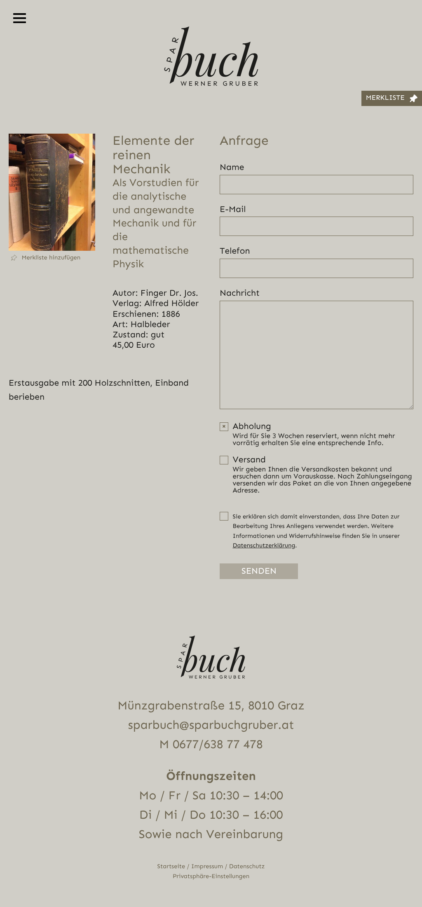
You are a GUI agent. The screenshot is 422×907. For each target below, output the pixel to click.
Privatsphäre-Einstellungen (211, 876)
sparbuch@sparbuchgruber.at (211, 725)
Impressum (207, 866)
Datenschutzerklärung (264, 545)
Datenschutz (247, 866)
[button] (52, 258)
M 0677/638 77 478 (211, 744)
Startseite (171, 866)
